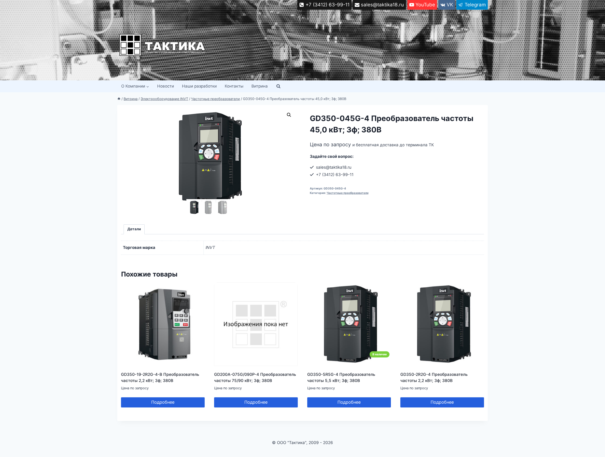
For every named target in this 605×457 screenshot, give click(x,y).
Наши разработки (199, 86)
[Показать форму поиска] (278, 86)
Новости (165, 86)
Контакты (234, 86)
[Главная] (119, 99)
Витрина (259, 86)
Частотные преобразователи (347, 193)
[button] (289, 115)
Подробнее (162, 402)
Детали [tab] (134, 229)
